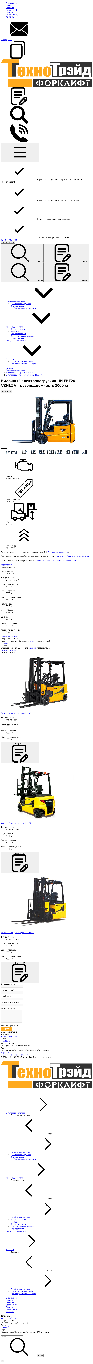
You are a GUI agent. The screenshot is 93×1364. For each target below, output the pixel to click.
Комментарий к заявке (11, 1025)
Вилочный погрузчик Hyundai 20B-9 (17, 713)
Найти (40, 1355)
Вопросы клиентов (9, 636)
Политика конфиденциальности (15, 1055)
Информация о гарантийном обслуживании (56, 560)
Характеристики (8, 565)
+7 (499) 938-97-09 (9, 240)
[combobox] (46, 1336)
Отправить (6, 1029)
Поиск (40, 261)
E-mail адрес (6, 996)
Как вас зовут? (7, 990)
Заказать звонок (8, 242)
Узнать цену (6, 391)
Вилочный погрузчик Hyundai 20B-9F (17, 823)
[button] (4, 451)
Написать (84, 261)
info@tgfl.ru (6, 40)
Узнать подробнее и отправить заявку (72, 556)
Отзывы (4, 643)
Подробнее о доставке (58, 552)
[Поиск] (19, 123)
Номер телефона (8, 1008)
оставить (32, 648)
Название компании (10, 1002)
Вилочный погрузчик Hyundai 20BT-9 (17, 933)
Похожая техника (8, 650)
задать (32, 641)
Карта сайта (6, 1052)
